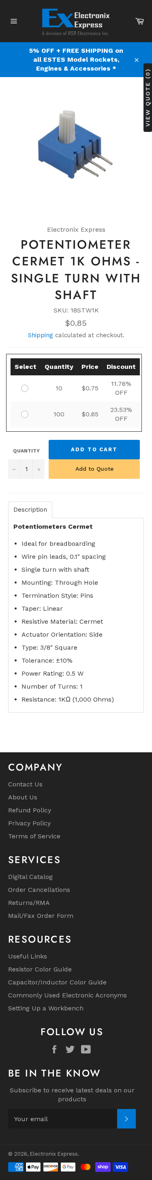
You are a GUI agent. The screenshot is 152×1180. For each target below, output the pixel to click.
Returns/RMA (29, 903)
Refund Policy (29, 810)
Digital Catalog (30, 877)
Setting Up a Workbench (45, 1008)
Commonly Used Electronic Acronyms (67, 995)
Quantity (26, 451)
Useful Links (27, 956)
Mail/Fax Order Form (40, 915)
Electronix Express (54, 1154)
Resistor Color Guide (40, 969)
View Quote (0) (147, 98)
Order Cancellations (39, 890)
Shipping (40, 335)
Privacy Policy (29, 823)
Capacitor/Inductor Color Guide (57, 982)
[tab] (30, 510)
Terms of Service (34, 836)
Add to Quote (94, 468)
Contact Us (25, 784)
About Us (22, 797)
